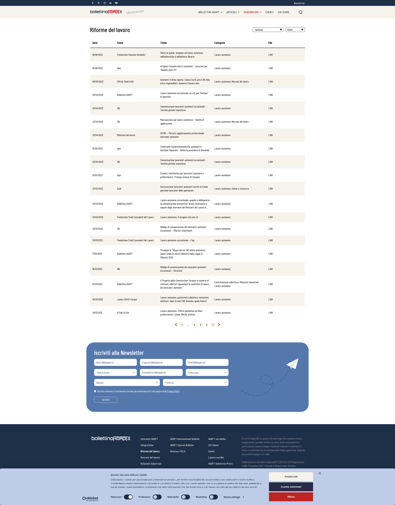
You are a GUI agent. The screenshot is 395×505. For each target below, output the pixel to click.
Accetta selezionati (291, 486)
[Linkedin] (110, 3)
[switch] (157, 497)
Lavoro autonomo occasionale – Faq (177, 240)
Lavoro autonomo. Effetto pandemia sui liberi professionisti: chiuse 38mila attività (181, 312)
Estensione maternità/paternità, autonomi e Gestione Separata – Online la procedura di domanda (184, 148)
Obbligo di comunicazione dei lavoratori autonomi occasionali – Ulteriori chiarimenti (183, 228)
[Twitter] (98, 3)
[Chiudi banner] (320, 473)
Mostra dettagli (232, 497)
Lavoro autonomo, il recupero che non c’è (179, 217)
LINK (270, 54)
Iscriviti (106, 399)
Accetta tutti (291, 476)
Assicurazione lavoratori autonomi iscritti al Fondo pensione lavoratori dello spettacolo (184, 188)
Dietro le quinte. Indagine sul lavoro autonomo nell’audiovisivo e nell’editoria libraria (181, 54)
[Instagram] (104, 3)
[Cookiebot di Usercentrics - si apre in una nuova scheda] (90, 499)
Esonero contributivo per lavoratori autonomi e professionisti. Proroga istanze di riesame (182, 175)
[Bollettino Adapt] (117, 12)
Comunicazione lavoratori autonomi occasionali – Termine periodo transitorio (183, 108)
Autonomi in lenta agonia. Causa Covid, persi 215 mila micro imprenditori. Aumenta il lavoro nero (185, 81)
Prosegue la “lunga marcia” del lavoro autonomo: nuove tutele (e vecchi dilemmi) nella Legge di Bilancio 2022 (183, 253)
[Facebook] (93, 3)
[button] (300, 12)
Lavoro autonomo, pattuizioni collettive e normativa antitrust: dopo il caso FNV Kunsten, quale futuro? (184, 299)
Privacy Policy (173, 391)
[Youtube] (116, 3)
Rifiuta (291, 496)
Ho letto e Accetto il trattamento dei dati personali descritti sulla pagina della (138, 391)
